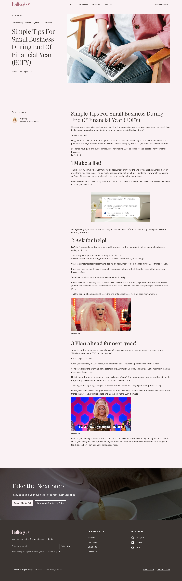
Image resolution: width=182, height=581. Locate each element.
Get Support (83, 4)
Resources (96, 4)
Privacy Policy (148, 569)
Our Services (93, 542)
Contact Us (108, 4)
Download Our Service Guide (50, 503)
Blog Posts (92, 547)
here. (115, 445)
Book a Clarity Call (161, 4)
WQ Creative (57, 569)
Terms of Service (163, 569)
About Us (91, 537)
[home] (28, 4)
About (72, 4)
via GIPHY (75, 333)
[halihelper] (21, 532)
